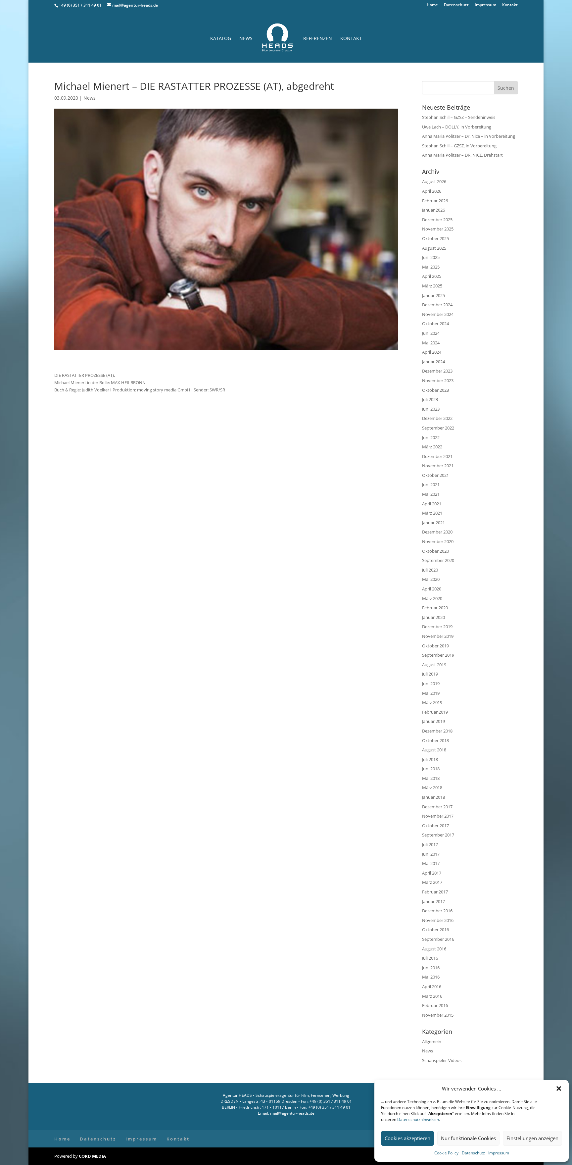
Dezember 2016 (437, 911)
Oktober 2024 (435, 324)
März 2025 (432, 286)
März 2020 (432, 598)
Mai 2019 (431, 693)
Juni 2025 (431, 257)
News (246, 38)
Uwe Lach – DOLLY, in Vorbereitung (456, 127)
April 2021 (431, 504)
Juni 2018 (431, 769)
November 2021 (437, 466)
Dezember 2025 (437, 220)
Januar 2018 (433, 797)
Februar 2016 (435, 1005)
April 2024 (431, 352)
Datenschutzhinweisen (418, 1119)
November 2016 (437, 920)
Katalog (220, 38)
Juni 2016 (431, 968)
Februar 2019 (435, 712)
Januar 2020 (433, 617)
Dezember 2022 (437, 418)
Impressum (498, 1153)
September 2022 (438, 428)
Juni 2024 (431, 333)
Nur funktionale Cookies (468, 1138)
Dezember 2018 (437, 731)
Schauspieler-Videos (441, 1060)
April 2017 (431, 873)
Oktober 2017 (435, 826)
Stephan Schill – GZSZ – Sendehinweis (458, 117)
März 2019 (432, 702)
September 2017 (438, 835)
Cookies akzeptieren (407, 1138)
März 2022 (432, 447)
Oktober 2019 (435, 646)
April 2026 (431, 191)
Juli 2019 (430, 674)
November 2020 (437, 541)
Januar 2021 (433, 523)
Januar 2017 (433, 901)
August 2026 (434, 181)
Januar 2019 (433, 721)
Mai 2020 (431, 579)
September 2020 (438, 560)
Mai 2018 (431, 778)
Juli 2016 (430, 958)
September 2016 (438, 939)
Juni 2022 (431, 437)
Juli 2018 (430, 759)
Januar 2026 (433, 210)
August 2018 (434, 750)
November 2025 (437, 229)
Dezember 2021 (437, 456)
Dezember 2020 (437, 532)
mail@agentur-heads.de (291, 1113)
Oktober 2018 (435, 740)
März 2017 (432, 882)
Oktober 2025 (435, 238)
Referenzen (317, 38)
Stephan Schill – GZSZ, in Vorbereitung (459, 146)
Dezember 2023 (437, 371)
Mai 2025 (431, 267)
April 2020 (431, 589)
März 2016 (432, 996)
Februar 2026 (435, 201)
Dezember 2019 (437, 627)
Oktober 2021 (435, 475)
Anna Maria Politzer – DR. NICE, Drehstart (462, 155)
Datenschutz (473, 1153)
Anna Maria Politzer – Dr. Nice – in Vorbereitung (468, 136)
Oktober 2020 (435, 551)
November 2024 (437, 314)
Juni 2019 (431, 683)
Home (432, 5)
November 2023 (437, 380)
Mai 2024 (431, 343)
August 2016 (434, 949)
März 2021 (432, 513)
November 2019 (437, 636)
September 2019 (438, 655)
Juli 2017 (430, 844)
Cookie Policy (446, 1153)
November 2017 (437, 816)
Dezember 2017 (437, 807)
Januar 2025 (433, 295)
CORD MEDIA (92, 1156)
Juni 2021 (431, 484)
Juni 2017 (431, 854)
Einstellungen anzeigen (532, 1138)
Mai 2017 (431, 863)
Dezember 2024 (437, 305)
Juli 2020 (430, 570)
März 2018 (432, 787)
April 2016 (431, 986)
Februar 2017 (435, 892)
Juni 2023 (431, 409)
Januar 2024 (433, 362)
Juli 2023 (430, 399)
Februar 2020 (435, 608)
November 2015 (437, 1015)
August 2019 (434, 665)
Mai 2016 (431, 977)
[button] (558, 1088)
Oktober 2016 (435, 930)
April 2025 (431, 276)
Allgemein (431, 1041)
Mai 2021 (431, 494)
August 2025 (434, 248)
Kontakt (510, 5)
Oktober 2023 (435, 390)
